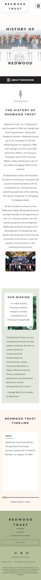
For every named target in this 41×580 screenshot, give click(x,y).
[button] (38, 6)
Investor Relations (20, 535)
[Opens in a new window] (15, 553)
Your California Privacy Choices (24, 562)
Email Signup (20, 542)
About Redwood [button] (22, 80)
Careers (20, 528)
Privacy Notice (7, 562)
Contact (20, 532)
